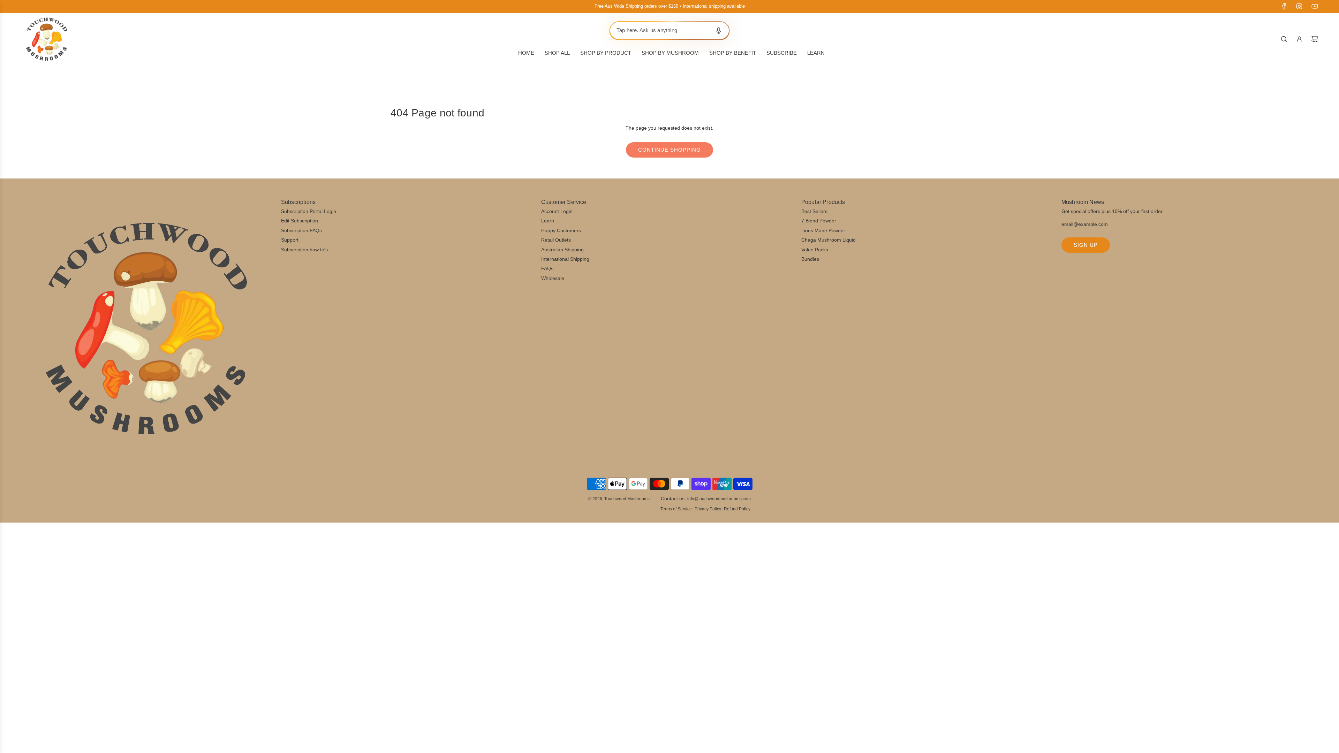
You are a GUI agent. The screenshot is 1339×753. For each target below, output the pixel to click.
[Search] (1284, 39)
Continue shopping (669, 150)
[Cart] (1314, 39)
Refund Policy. (737, 509)
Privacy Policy (708, 509)
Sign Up (1086, 245)
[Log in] (1299, 39)
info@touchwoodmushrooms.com (719, 498)
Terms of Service (676, 509)
